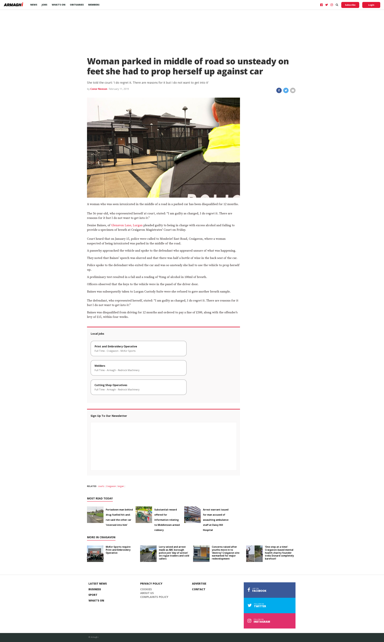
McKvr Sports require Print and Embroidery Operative (118, 549)
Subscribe (350, 4)
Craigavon (111, 486)
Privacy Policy (151, 583)
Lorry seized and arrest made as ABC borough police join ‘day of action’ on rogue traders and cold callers (174, 552)
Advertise (199, 583)
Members (93, 4)
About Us (147, 593)
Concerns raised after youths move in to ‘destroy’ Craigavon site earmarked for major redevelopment (225, 552)
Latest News (97, 583)
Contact (198, 589)
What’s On (58, 4)
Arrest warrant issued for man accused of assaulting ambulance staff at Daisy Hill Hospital (215, 520)
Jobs (44, 4)
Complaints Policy (154, 597)
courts (101, 486)
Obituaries (77, 4)
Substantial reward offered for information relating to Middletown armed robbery (167, 520)
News (33, 4)
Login (371, 4)
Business (94, 589)
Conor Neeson (98, 89)
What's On (96, 600)
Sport (92, 595)
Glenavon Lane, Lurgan (127, 225)
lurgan (121, 486)
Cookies (146, 589)
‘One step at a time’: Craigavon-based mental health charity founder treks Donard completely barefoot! (279, 552)
